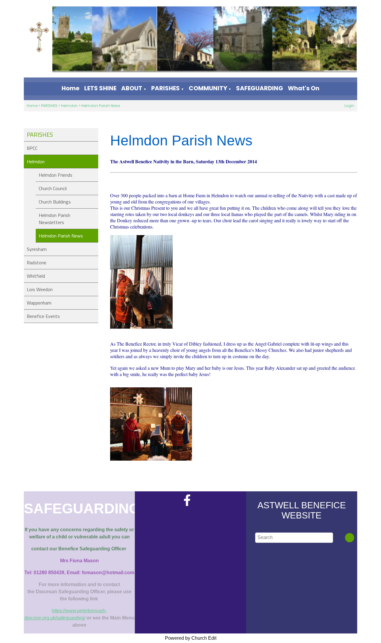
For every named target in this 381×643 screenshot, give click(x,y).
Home (70, 88)
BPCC (32, 148)
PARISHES (165, 88)
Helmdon (69, 105)
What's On (303, 88)
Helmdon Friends (55, 174)
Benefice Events (43, 316)
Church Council (53, 188)
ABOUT (131, 88)
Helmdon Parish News (100, 105)
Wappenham (39, 302)
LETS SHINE (100, 88)
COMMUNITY (208, 88)
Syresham (37, 249)
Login (349, 105)
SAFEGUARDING (259, 88)
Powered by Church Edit (190, 638)
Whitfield (36, 275)
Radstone (36, 262)
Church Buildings (55, 201)
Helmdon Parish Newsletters (54, 219)
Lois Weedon (40, 289)
